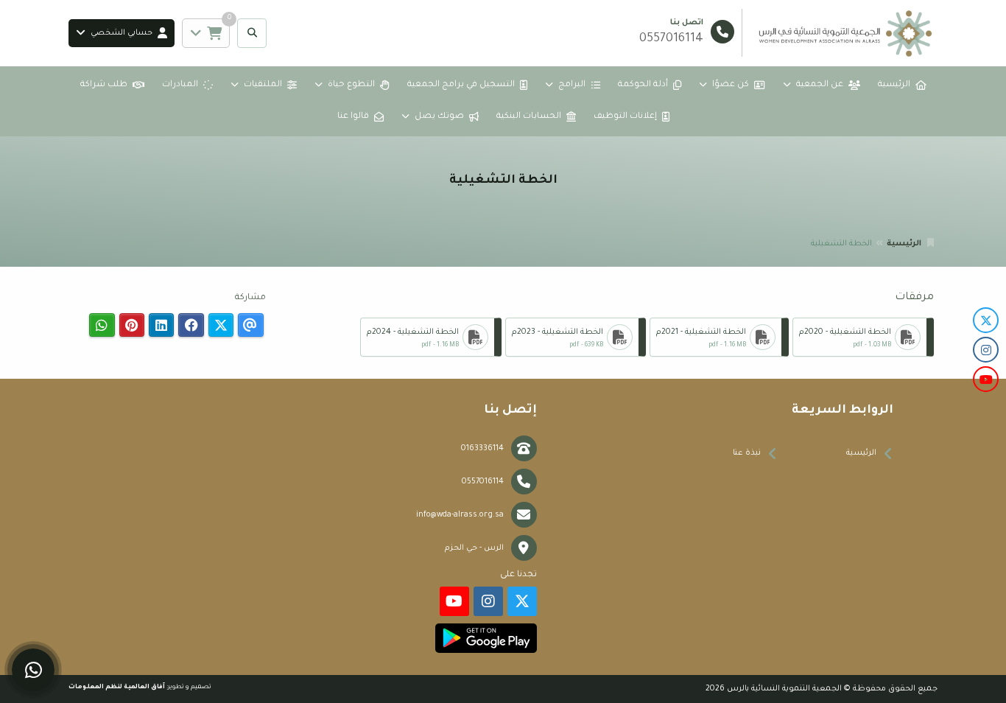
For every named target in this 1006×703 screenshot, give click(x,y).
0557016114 (483, 482)
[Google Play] (485, 638)
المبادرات (180, 85)
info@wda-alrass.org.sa (460, 515)
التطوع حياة (351, 85)
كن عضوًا (730, 85)
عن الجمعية (819, 85)
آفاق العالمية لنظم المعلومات (116, 687)
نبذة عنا (747, 453)
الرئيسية (894, 85)
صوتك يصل (439, 117)
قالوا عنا (353, 117)
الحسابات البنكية (528, 117)
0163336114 (482, 448)
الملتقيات (263, 85)
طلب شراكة (103, 85)
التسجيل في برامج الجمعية (461, 85)
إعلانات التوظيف (625, 117)
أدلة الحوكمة (643, 85)
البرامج (571, 85)
